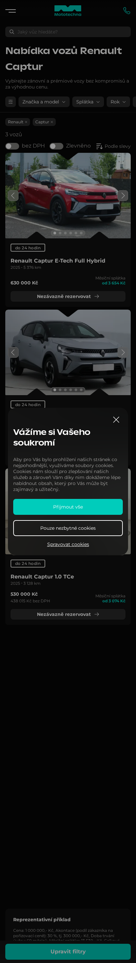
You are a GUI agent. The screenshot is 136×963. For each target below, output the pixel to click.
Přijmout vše (68, 507)
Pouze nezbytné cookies (68, 528)
